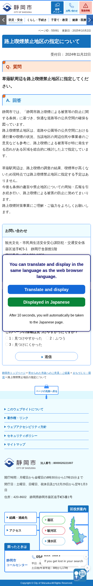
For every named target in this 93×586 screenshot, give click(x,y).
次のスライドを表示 (90, 20)
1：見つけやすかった (25, 338)
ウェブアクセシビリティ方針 (26, 427)
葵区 (50, 520)
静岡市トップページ (14, 372)
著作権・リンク (17, 418)
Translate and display (46, 289)
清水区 (51, 541)
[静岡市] (17, 8)
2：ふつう (58, 338)
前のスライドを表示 (3, 20)
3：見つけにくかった (25, 344)
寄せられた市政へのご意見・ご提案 (49, 372)
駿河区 (51, 530)
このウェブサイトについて (25, 409)
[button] (57, 7)
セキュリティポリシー (22, 435)
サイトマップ (16, 444)
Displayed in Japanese (46, 302)
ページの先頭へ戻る (46, 391)
